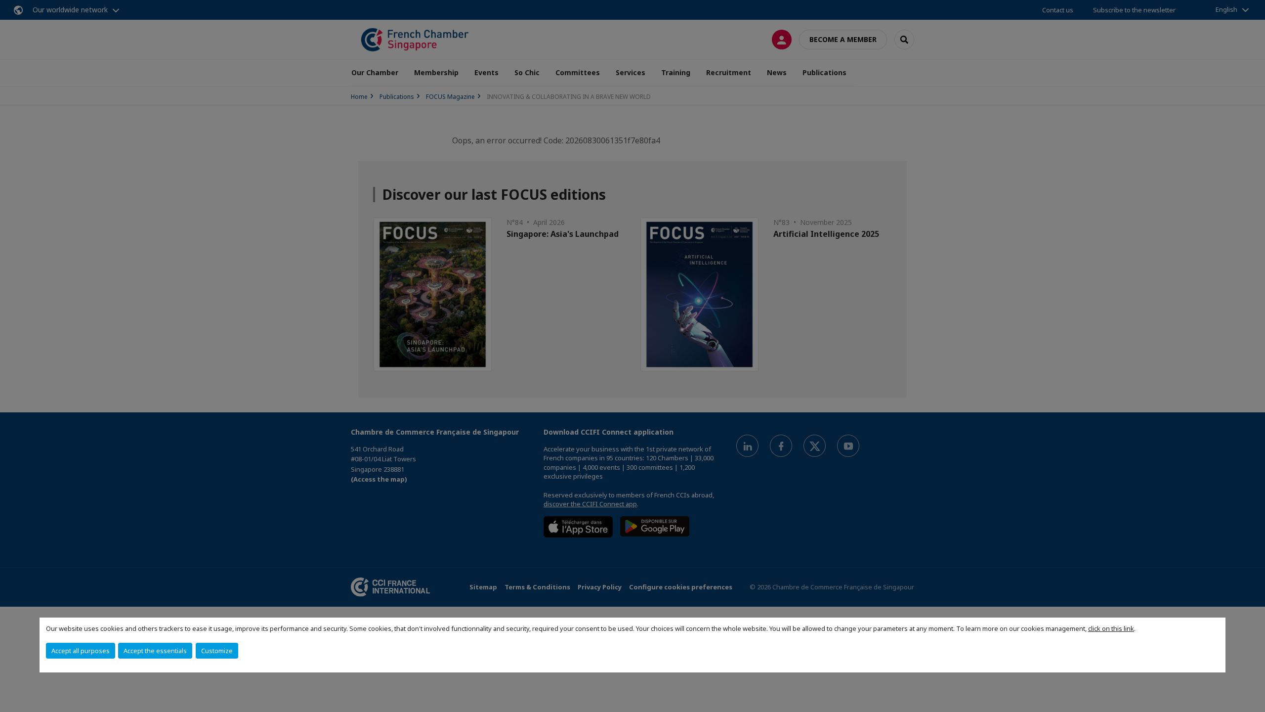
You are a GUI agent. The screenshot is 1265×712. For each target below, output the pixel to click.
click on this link (1111, 628)
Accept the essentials (155, 650)
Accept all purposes (80, 650)
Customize (217, 650)
